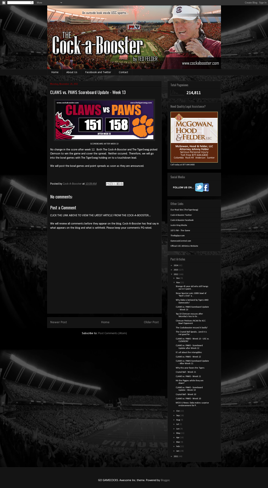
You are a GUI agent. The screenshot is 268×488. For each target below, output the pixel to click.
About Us (71, 72)
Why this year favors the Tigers (190, 368)
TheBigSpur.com (177, 236)
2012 (176, 274)
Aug (178, 420)
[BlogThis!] (111, 184)
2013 (176, 270)
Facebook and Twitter (98, 72)
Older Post (151, 322)
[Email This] (108, 184)
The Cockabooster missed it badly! (191, 328)
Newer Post (58, 322)
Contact (123, 72)
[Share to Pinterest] (121, 184)
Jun (178, 429)
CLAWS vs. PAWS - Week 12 (188, 357)
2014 (176, 265)
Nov (178, 283)
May (178, 433)
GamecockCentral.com (180, 241)
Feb (178, 446)
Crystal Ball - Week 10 (186, 394)
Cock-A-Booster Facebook (182, 220)
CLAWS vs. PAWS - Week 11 (188, 376)
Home (55, 72)
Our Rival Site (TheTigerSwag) (184, 210)
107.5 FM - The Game (180, 231)
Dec (178, 278)
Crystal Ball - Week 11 (186, 372)
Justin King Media (178, 225)
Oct (178, 411)
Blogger (165, 480)
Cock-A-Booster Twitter (181, 215)
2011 (176, 456)
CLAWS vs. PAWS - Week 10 (188, 399)
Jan (178, 451)
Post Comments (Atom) (112, 333)
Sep (178, 416)
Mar (178, 442)
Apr (178, 438)
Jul (177, 424)
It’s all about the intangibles (189, 352)
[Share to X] (114, 184)
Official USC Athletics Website (184, 246)
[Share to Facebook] (118, 184)
